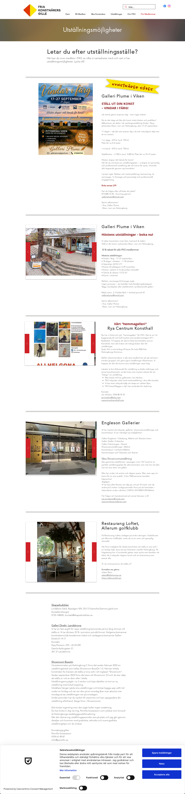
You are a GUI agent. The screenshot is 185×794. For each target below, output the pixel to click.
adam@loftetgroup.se (111, 575)
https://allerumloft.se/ (111, 578)
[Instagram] (169, 6)
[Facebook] (164, 6)
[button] (61, 252)
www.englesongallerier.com (114, 501)
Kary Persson (57, 645)
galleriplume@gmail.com (113, 196)
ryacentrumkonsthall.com (112, 400)
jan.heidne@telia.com (111, 397)
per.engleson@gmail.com (113, 498)
